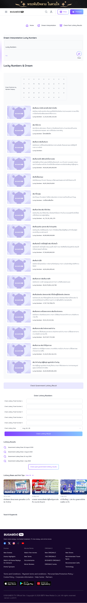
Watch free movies (30, 552)
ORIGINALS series (51, 564)
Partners (49, 577)
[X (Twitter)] (9, 543)
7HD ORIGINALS (50, 556)
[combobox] (51, 428)
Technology (69, 567)
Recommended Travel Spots (72, 557)
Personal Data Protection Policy (60, 573)
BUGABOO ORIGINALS (52, 560)
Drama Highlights (9, 556)
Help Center (39, 577)
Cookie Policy (9, 577)
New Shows (69, 552)
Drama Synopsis (9, 567)
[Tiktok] (18, 543)
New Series (28, 556)
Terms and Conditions (12, 573)
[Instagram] (14, 543)
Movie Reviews (29, 564)
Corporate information (24, 577)
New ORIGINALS (50, 552)
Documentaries (29, 560)
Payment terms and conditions (34, 573)
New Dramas (8, 552)
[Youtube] (23, 543)
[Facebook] (5, 543)
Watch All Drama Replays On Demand (12, 561)
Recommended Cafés (72, 563)
